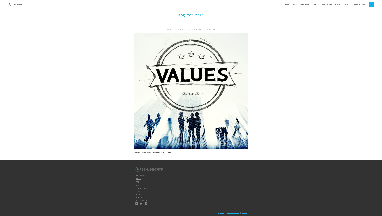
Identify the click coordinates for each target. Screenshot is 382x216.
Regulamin (139, 197)
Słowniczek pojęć (141, 188)
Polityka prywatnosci (233, 213)
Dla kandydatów (141, 176)
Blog (137, 185)
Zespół (138, 191)
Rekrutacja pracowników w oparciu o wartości (204, 29)
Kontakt (138, 194)
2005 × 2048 (186, 29)
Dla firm (138, 179)
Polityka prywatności (142, 201)
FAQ (137, 182)
